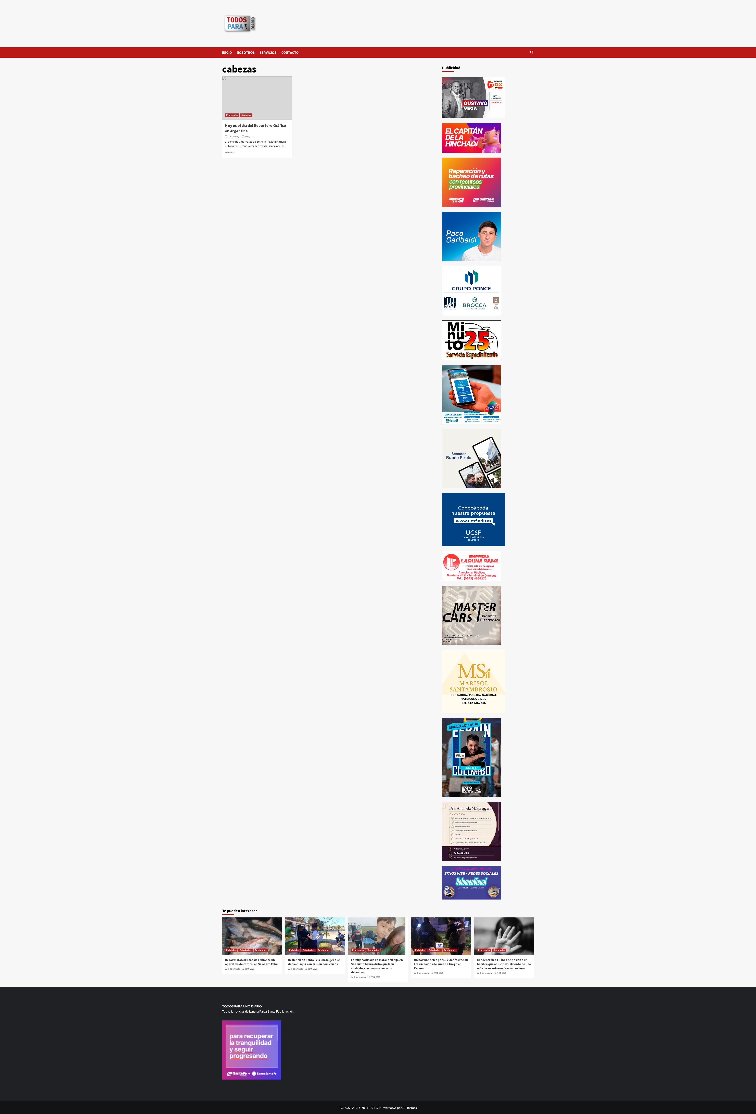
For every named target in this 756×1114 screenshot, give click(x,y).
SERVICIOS (268, 52)
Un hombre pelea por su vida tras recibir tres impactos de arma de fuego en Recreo (441, 964)
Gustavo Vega (234, 136)
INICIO (227, 52)
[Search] (531, 52)
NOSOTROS (246, 52)
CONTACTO (290, 52)
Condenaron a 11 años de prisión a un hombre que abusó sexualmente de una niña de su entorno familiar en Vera (504, 964)
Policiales (231, 950)
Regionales (261, 950)
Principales (232, 115)
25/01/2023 (249, 136)
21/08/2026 (501, 973)
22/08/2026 (249, 968)
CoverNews (388, 1107)
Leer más (230, 152)
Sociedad (246, 115)
